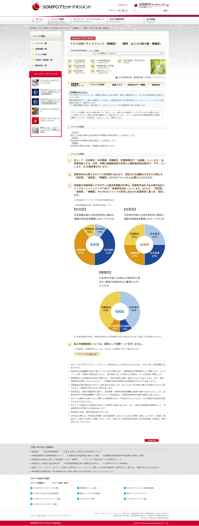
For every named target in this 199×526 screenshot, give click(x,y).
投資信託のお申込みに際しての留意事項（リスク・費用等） (55, 459)
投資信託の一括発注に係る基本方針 (46, 463)
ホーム (33, 516)
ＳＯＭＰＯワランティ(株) (136, 499)
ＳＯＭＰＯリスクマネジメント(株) (46, 499)
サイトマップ (53, 516)
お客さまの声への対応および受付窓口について (82, 452)
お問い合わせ (42, 516)
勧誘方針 (35, 452)
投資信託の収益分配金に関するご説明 (84, 456)
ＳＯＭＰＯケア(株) (87, 499)
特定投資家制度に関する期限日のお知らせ (82, 463)
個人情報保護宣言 (52, 452)
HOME (33, 28)
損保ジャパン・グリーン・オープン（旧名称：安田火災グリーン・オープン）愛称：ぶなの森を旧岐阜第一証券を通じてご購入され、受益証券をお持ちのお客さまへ (96, 467)
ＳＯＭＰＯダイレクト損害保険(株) (140, 488)
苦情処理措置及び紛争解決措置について (47, 456)
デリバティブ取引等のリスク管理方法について (103, 459)
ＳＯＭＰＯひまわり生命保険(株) (46, 493)
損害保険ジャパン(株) (88, 488)
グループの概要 (36, 483)
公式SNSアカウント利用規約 (115, 463)
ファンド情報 (42, 28)
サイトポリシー (64, 516)
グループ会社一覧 (59, 483)
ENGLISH (123, 5)
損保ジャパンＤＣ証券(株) (90, 493)
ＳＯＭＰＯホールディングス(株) (46, 488)
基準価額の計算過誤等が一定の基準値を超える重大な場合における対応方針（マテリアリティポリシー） (73, 471)
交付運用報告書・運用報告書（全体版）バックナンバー (142, 77)
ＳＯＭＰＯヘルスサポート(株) (45, 504)
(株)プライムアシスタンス (136, 493)
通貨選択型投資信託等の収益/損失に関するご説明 (123, 456)
